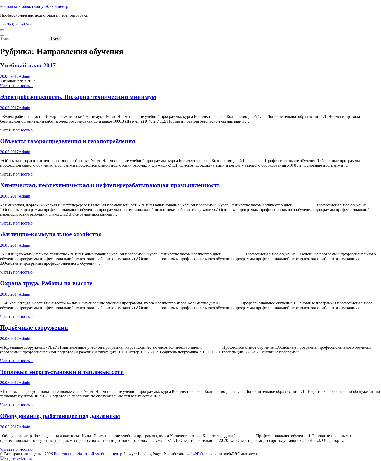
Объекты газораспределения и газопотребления (67, 141)
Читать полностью (16, 85)
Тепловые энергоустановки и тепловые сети (62, 371)
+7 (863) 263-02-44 (16, 24)
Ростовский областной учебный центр (34, 6)
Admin (24, 76)
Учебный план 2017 (28, 65)
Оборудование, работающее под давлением (60, 416)
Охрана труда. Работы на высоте (46, 283)
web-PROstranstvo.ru (204, 454)
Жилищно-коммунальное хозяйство (51, 234)
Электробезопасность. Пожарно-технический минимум (78, 96)
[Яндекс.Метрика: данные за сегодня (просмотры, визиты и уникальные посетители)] (17, 458)
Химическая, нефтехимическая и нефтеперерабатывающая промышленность (110, 185)
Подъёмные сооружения (34, 327)
